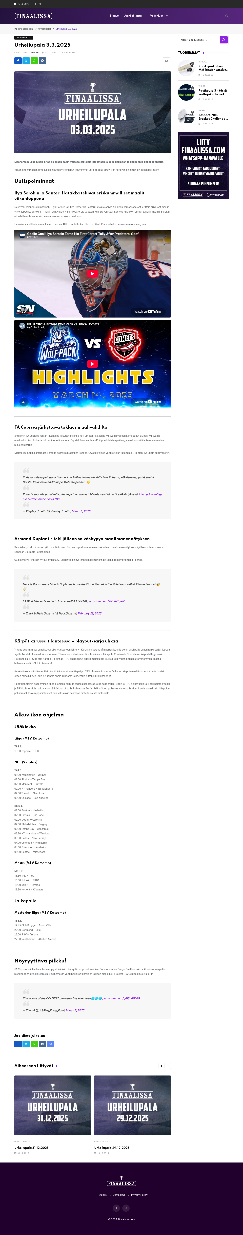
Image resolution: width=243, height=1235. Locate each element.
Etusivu (114, 16)
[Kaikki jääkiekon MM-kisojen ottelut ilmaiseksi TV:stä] (186, 68)
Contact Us (119, 1194)
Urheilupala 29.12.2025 (111, 1148)
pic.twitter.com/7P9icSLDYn (41, 499)
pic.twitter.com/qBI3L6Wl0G (121, 998)
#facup (143, 494)
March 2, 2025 (74, 1010)
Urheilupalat (22, 1142)
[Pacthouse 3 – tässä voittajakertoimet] (186, 92)
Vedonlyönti (157, 16)
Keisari (35, 52)
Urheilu (203, 62)
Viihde (202, 86)
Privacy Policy (139, 1194)
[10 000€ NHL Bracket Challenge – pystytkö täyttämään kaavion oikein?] (186, 117)
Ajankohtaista (133, 16)
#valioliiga (155, 494)
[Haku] (227, 16)
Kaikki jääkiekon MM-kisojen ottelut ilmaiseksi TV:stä (212, 70)
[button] (161, 1066)
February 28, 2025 (89, 613)
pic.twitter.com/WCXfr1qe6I (105, 601)
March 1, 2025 (81, 511)
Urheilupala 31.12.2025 (31, 1148)
